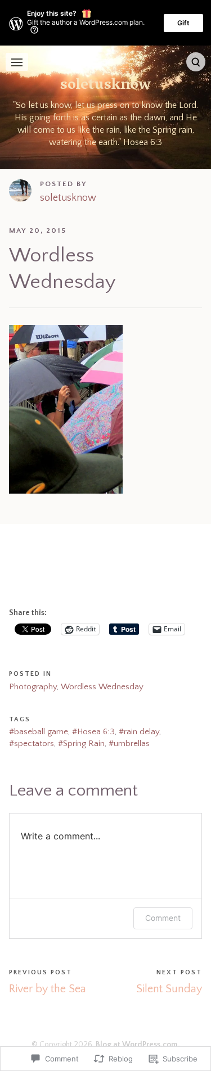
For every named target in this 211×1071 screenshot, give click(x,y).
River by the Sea (47, 989)
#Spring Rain (81, 743)
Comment (163, 918)
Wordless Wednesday (102, 687)
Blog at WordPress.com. (138, 1044)
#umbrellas (129, 743)
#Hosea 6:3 (93, 731)
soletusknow (105, 86)
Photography (33, 687)
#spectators (31, 743)
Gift (183, 23)
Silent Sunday (169, 989)
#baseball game (38, 731)
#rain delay (139, 731)
